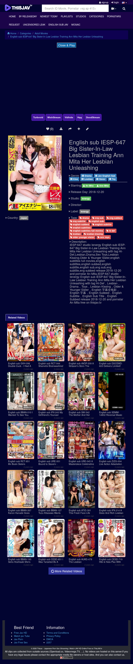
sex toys (104, 237)
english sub (97, 221)
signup (104, 2)
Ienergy (86, 198)
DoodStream (93, 117)
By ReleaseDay (28, 16)
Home (12, 16)
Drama (88, 175)
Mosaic (75, 24)
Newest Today (49, 16)
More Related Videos (68, 571)
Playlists (67, 16)
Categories (96, 16)
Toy (113, 179)
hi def (112, 230)
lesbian (76, 233)
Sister (101, 179)
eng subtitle (78, 221)
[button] (124, 2)
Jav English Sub (106, 175)
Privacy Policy (53, 636)
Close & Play (66, 45)
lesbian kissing (94, 233)
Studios (81, 16)
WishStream (53, 117)
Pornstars (114, 16)
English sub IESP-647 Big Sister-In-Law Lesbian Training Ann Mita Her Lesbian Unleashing (56, 36)
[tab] (16, 317)
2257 (49, 642)
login (116, 2)
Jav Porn (18, 639)
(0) (51, 128)
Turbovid (38, 117)
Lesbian (88, 179)
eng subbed (115, 217)
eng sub (98, 217)
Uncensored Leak (34, 24)
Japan (24, 217)
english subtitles (81, 227)
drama (85, 217)
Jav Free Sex (21, 642)
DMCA (49, 639)
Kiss (75, 179)
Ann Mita (104, 185)
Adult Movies (41, 33)
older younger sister (83, 237)
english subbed (80, 224)
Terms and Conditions (57, 632)
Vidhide (69, 117)
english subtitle (103, 224)
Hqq (79, 117)
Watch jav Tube (22, 636)
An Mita (89, 185)
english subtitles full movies (87, 230)
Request (14, 24)
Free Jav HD (20, 632)
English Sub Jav (58, 24)
